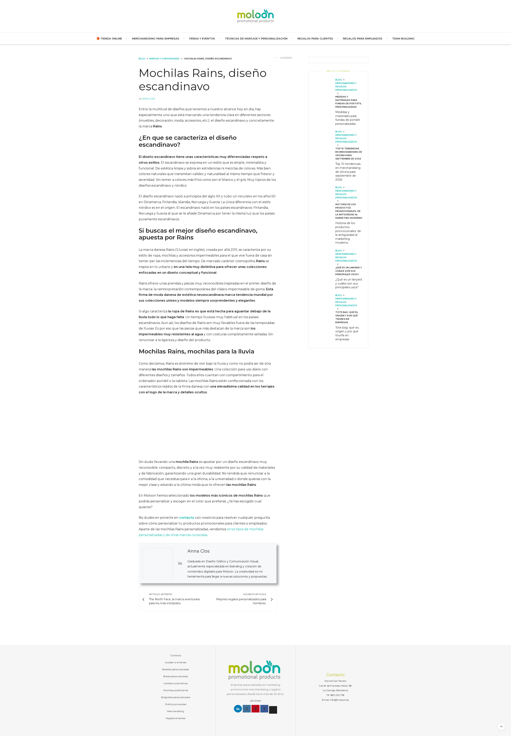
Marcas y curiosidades (164, 58)
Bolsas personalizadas (175, 676)
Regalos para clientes (315, 38)
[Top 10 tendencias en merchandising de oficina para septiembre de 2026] (324, 156)
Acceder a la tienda (175, 662)
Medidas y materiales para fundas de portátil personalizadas (347, 118)
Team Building (403, 38)
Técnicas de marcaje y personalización (256, 38)
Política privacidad (175, 704)
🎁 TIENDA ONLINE (109, 38)
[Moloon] (255, 16)
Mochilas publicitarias (175, 690)
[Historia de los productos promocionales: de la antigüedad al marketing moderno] (324, 216)
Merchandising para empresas (155, 38)
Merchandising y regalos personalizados (346, 86)
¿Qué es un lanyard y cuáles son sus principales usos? (348, 283)
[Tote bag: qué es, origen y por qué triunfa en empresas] (324, 318)
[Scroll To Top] (501, 726)
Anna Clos (148, 98)
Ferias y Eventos (202, 38)
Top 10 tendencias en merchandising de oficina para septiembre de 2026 (347, 171)
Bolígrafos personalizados (175, 697)
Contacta (175, 655)
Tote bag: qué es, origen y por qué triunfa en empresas (347, 333)
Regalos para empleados (362, 38)
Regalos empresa (175, 718)
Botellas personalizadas (175, 669)
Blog (142, 58)
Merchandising (175, 711)
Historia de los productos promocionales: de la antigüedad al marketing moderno (348, 232)
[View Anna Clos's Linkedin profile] (180, 563)
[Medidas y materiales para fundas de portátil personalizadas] (324, 102)
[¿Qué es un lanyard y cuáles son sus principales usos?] (324, 270)
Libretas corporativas (175, 683)
